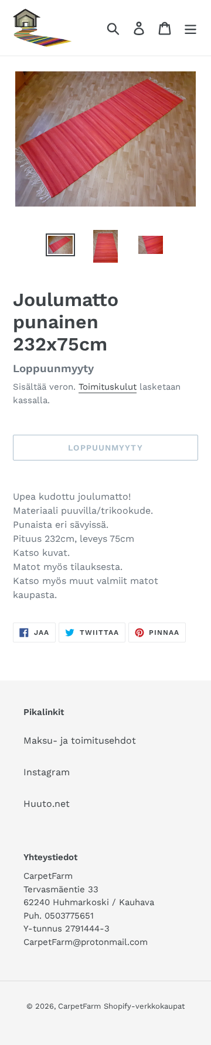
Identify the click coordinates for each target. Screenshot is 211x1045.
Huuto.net (46, 803)
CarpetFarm (79, 1006)
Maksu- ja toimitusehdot (79, 740)
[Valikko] (190, 28)
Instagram (46, 772)
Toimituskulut (108, 386)
